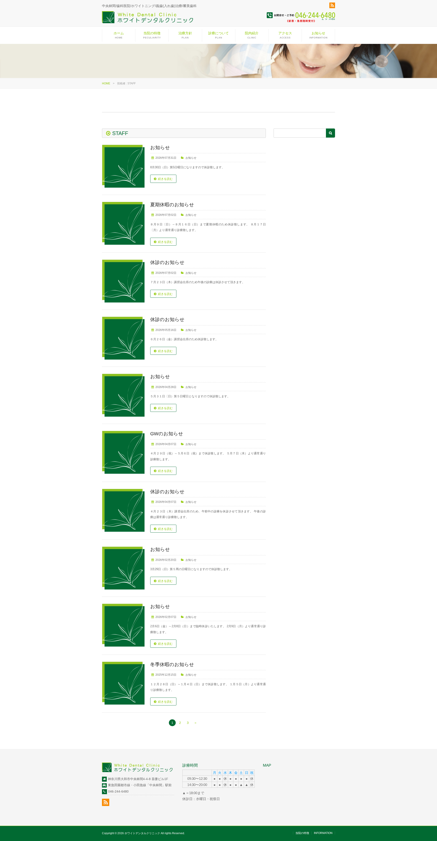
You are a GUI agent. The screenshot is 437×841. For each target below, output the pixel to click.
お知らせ (318, 35)
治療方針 (185, 35)
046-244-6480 (118, 791)
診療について (218, 35)
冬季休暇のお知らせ (172, 664)
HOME (106, 83)
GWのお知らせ (166, 433)
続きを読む (165, 179)
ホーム (119, 35)
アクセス (285, 35)
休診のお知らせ (167, 262)
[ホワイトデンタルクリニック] (147, 19)
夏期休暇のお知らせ (172, 204)
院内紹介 (252, 35)
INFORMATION (323, 833)
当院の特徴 (152, 35)
